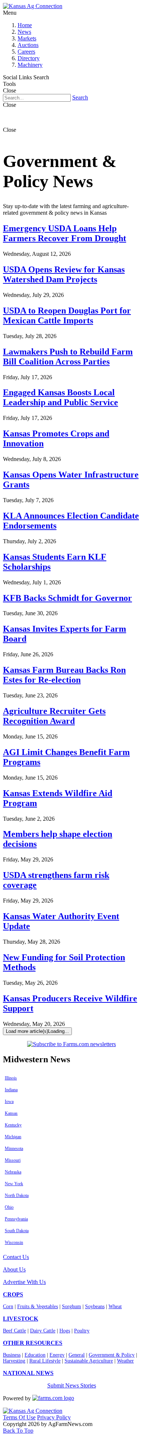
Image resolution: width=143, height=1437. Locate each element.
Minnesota (14, 1148)
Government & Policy (112, 1355)
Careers (26, 51)
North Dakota (17, 1195)
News (24, 32)
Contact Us (16, 1257)
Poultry (81, 1330)
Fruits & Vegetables (37, 1306)
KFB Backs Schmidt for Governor (67, 598)
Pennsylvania (16, 1219)
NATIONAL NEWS (28, 1373)
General (77, 1355)
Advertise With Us (24, 1282)
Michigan (13, 1136)
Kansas (11, 1113)
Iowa (9, 1101)
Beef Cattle (14, 1330)
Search (80, 97)
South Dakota (17, 1230)
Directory (29, 58)
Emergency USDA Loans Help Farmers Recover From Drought (64, 233)
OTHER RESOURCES (32, 1343)
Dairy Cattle (42, 1330)
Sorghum (71, 1306)
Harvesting (14, 1361)
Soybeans (94, 1306)
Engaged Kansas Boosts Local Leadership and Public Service (60, 397)
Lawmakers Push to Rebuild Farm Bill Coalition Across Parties (68, 356)
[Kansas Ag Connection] (32, 6)
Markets (27, 38)
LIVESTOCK (20, 1319)
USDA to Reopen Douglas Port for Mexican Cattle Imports (67, 315)
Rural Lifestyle (44, 1361)
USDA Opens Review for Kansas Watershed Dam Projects (64, 274)
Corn (8, 1306)
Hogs (64, 1330)
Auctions (28, 45)
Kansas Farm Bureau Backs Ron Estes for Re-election (64, 675)
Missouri (13, 1160)
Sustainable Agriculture (89, 1361)
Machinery (30, 65)
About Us (14, 1269)
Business (12, 1355)
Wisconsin (14, 1242)
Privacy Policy (54, 1417)
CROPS (13, 1294)
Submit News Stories (71, 1385)
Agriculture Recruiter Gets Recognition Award (54, 716)
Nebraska (13, 1172)
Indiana (11, 1089)
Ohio (9, 1207)
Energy (57, 1355)
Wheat (115, 1306)
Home (25, 25)
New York (14, 1183)
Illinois (11, 1078)
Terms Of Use (19, 1417)
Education (35, 1355)
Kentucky (13, 1125)
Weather (125, 1361)
